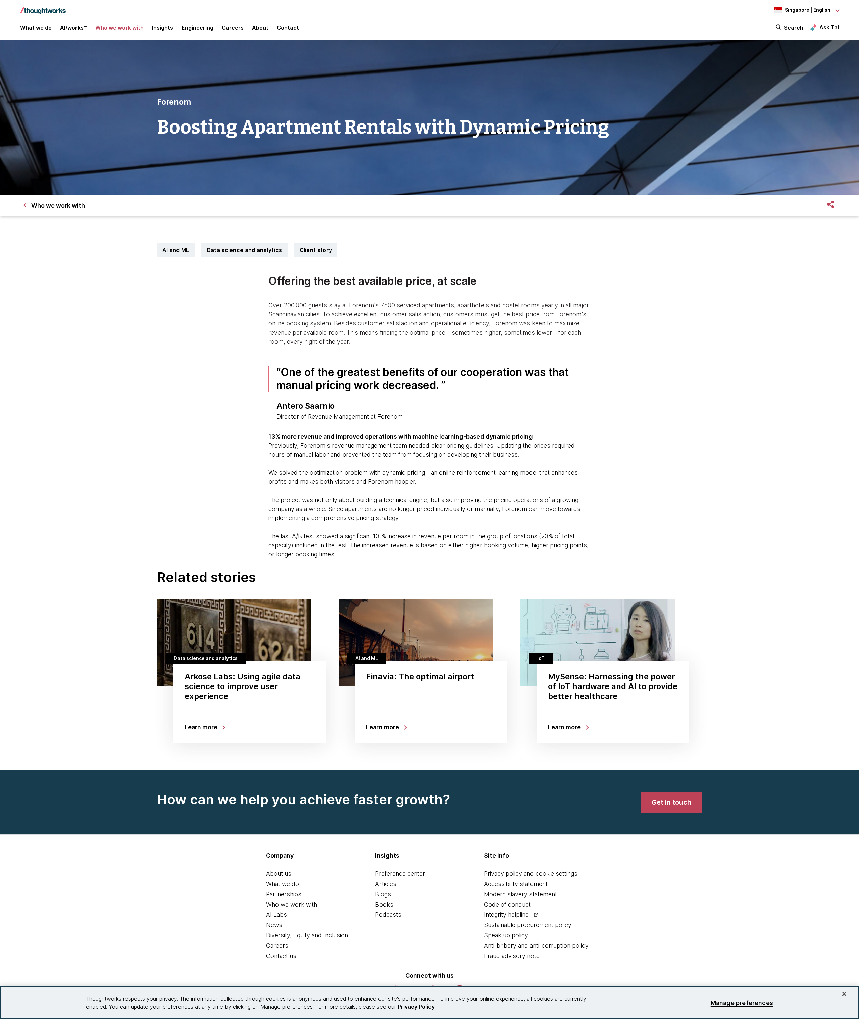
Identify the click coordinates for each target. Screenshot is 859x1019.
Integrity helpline (506, 914)
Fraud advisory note (512, 955)
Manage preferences (742, 1002)
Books (384, 904)
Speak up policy (506, 935)
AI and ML (175, 250)
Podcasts (388, 914)
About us (278, 873)
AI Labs (276, 914)
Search (793, 27)
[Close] (844, 993)
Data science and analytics (244, 250)
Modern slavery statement (520, 894)
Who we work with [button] (119, 27)
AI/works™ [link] (73, 27)
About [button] (260, 27)
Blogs (383, 894)
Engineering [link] (197, 27)
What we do (282, 883)
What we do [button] (36, 27)
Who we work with (291, 904)
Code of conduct (507, 904)
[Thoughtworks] (43, 7)
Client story (316, 250)
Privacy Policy (416, 1006)
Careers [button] (233, 27)
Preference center (400, 873)
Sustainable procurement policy (527, 924)
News (274, 924)
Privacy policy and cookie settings (530, 873)
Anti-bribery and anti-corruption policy (536, 945)
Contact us (281, 955)
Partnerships (283, 894)
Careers (277, 945)
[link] (671, 802)
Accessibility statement (516, 883)
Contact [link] (288, 27)
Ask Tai (829, 27)
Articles (385, 883)
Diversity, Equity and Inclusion (307, 935)
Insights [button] (162, 27)
